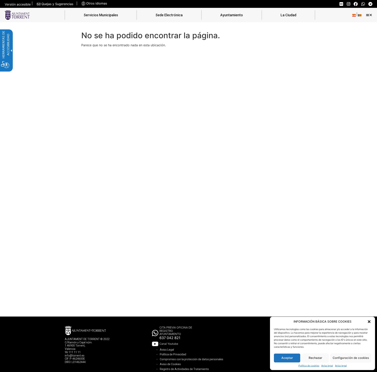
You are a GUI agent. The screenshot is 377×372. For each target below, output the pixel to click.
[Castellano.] (354, 15)
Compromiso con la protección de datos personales (191, 359)
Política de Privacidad (173, 354)
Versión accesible (18, 4)
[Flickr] (341, 4)
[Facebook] (356, 4)
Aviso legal (327, 365)
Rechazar (315, 358)
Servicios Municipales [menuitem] (101, 15)
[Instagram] (348, 4)
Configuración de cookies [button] (351, 358)
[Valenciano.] (359, 15)
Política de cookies (308, 365)
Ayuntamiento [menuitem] (231, 15)
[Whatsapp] (363, 4)
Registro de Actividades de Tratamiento (184, 369)
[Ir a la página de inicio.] (17, 15)
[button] (369, 322)
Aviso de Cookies (170, 364)
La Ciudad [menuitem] (288, 15)
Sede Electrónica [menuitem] (169, 15)
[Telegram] (370, 4)
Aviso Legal (167, 349)
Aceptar (287, 358)
